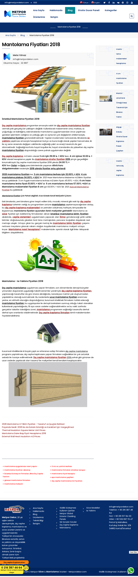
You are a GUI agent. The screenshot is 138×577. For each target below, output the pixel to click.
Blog (22, 35)
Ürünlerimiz (39, 17)
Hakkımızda (56, 10)
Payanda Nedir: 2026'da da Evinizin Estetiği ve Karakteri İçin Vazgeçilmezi (38, 427)
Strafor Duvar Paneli (88, 10)
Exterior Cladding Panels (67, 517)
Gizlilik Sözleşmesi (68, 507)
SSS (35, 2)
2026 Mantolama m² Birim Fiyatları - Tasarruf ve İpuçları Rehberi (33, 424)
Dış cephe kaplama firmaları (54, 312)
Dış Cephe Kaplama (69, 524)
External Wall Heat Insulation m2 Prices (21, 436)
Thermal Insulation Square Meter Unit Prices (23, 430)
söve (4, 213)
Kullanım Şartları (67, 510)
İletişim (54, 17)
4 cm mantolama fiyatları (121, 78)
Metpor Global (66, 513)
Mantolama (65, 527)
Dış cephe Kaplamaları (14, 562)
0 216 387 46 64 (12, 569)
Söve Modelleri (93, 507)
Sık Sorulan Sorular (68, 522)
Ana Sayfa (38, 10)
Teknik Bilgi (38, 520)
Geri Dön (133, 552)
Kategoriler (111, 10)
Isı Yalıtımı (91, 510)
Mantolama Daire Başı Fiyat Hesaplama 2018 (24, 433)
